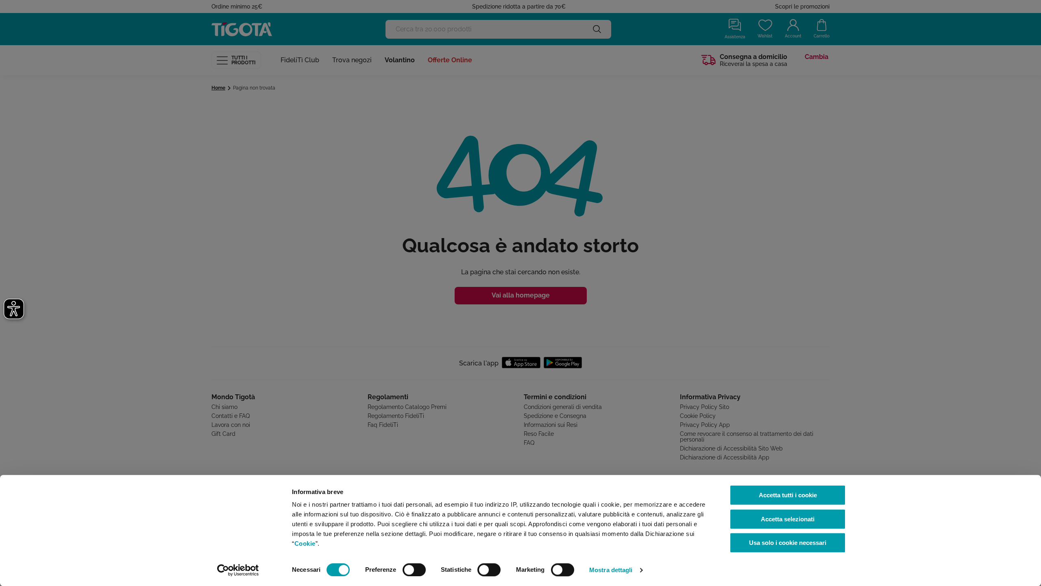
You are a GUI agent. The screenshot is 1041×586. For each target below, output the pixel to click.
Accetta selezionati (788, 519)
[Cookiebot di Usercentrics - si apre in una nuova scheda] (238, 570)
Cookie (305, 543)
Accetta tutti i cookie (788, 495)
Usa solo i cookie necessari (787, 542)
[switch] (414, 569)
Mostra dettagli (611, 569)
